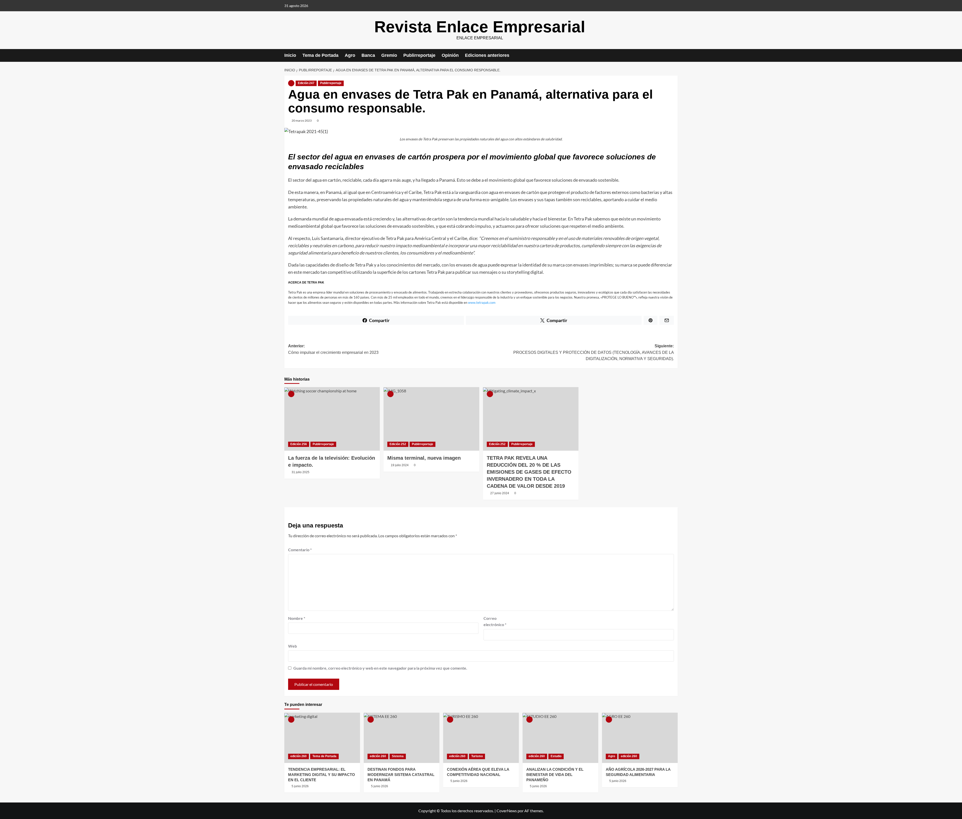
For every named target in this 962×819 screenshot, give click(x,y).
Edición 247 (306, 83)
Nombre (296, 618)
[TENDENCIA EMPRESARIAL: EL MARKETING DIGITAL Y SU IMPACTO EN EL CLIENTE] (322, 738)
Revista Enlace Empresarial (479, 27)
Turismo (477, 756)
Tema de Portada (320, 55)
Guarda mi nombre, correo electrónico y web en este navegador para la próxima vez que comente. (380, 668)
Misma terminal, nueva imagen (424, 458)
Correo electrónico (495, 621)
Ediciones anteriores (487, 55)
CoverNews (507, 810)
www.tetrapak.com (482, 303)
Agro (350, 55)
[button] (674, 55)
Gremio (389, 55)
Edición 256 (298, 444)
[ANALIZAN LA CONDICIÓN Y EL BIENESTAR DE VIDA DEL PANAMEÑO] (560, 738)
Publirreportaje (419, 55)
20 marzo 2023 (302, 120)
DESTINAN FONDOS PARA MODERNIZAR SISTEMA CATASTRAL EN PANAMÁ (401, 774)
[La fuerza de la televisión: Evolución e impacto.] (332, 419)
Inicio (290, 55)
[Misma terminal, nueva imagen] (431, 419)
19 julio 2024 (400, 465)
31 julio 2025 (300, 472)
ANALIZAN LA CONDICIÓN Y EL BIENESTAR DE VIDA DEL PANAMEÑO (554, 774)
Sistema (398, 756)
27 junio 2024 (499, 493)
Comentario (300, 549)
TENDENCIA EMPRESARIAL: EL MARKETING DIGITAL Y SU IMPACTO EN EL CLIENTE (321, 774)
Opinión (450, 55)
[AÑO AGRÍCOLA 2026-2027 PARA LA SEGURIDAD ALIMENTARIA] (640, 738)
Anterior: (333, 349)
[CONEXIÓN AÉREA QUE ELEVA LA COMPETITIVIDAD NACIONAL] (481, 738)
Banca (368, 55)
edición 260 (298, 756)
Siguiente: (593, 352)
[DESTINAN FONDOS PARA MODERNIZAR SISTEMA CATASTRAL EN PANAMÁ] (401, 738)
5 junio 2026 (300, 786)
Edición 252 (398, 444)
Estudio (556, 756)
